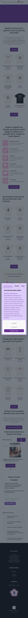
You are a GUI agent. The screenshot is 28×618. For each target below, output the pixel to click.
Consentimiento (7, 286)
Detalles (16, 286)
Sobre (23, 286)
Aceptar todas (14, 331)
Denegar (14, 323)
